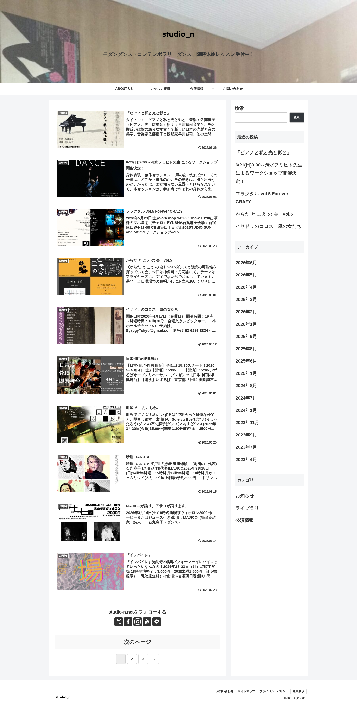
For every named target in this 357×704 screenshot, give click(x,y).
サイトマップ (246, 691)
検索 (239, 108)
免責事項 (298, 691)
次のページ (137, 642)
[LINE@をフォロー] (156, 621)
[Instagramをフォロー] (137, 621)
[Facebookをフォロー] (128, 621)
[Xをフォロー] (118, 621)
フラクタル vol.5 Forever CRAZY (262, 198)
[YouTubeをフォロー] (147, 621)
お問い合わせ (224, 691)
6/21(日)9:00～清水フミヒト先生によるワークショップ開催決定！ (269, 173)
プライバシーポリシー (273, 691)
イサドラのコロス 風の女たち (268, 226)
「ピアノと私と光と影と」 (264, 152)
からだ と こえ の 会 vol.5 (264, 214)
